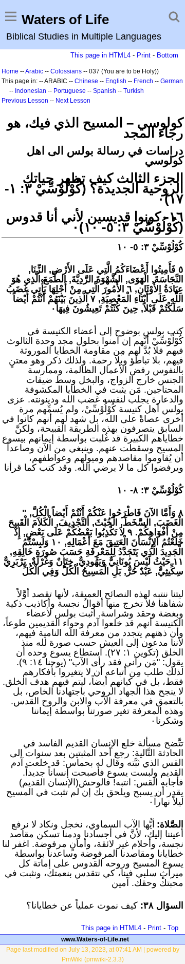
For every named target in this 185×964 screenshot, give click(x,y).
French (143, 81)
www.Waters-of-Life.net (95, 939)
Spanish (104, 90)
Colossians (66, 71)
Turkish (133, 90)
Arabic (34, 71)
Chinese (86, 81)
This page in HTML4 (100, 55)
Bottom (167, 55)
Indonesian (30, 90)
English (115, 81)
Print (144, 55)
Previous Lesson (25, 100)
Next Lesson (72, 100)
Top (173, 928)
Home (10, 71)
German (171, 81)
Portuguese (69, 90)
